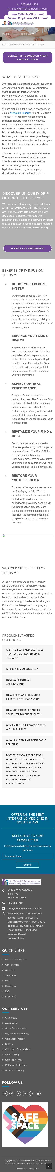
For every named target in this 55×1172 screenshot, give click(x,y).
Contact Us (10, 996)
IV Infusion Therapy (20, 112)
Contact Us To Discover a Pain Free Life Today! (27, 57)
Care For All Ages (13, 1059)
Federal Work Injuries (15, 959)
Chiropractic (11, 1017)
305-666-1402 (29, 4)
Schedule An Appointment (28, 248)
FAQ (7, 991)
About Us (9, 970)
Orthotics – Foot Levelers (17, 1049)
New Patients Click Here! (27, 14)
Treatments (10, 975)
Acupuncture (11, 1022)
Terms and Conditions (26, 1163)
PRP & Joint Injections (16, 1065)
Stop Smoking (12, 1054)
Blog (7, 980)
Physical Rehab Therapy (17, 1033)
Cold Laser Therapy (15, 1038)
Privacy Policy (9, 1163)
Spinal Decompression (16, 1028)
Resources (10, 985)
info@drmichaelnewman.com (30, 8)
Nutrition (9, 1043)
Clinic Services (12, 964)
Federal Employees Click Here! (27, 18)
